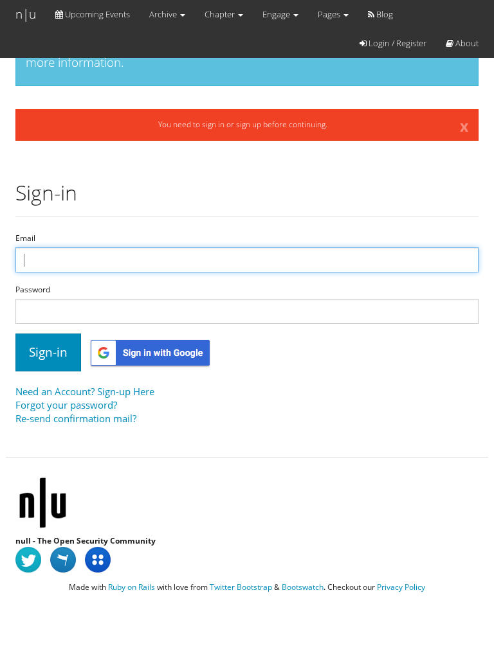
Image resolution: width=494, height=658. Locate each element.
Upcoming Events (96, 14)
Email (25, 238)
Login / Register (396, 43)
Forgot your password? (66, 404)
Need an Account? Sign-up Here (84, 391)
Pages (330, 14)
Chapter (221, 14)
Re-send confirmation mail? (75, 418)
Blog (383, 14)
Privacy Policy (401, 587)
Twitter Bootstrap (241, 587)
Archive (164, 14)
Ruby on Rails (131, 587)
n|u (25, 14)
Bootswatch (303, 587)
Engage (277, 14)
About (466, 43)
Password (32, 290)
